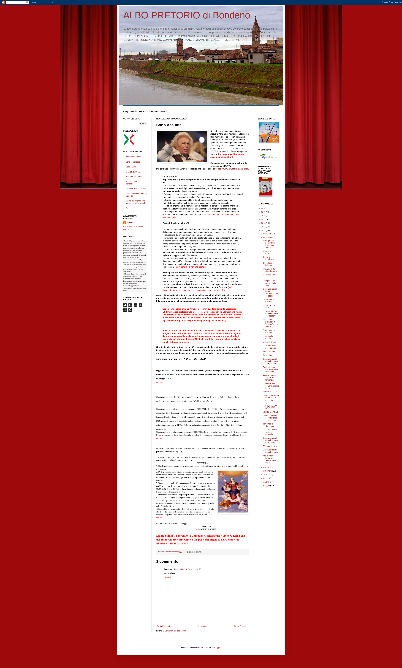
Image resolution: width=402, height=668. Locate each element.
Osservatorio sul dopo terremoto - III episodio (270, 418)
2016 (263, 216)
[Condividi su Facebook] (197, 551)
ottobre (266, 467)
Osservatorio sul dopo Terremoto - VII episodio (270, 292)
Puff (127, 208)
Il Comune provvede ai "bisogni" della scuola (270, 323)
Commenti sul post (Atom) (176, 631)
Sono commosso (133, 162)
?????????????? (133, 157)
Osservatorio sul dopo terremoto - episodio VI (270, 313)
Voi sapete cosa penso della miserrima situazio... (270, 244)
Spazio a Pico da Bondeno (133, 183)
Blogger (217, 648)
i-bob (200, 648)
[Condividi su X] (194, 551)
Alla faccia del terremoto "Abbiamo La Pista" (269, 459)
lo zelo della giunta (268, 337)
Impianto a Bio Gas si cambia (270, 270)
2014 (263, 223)
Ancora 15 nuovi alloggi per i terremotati (270, 377)
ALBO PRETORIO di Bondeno (186, 15)
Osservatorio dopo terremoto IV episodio (271, 397)
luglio (266, 478)
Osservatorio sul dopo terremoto (270, 451)
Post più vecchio (241, 626)
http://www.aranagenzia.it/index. (233, 169)
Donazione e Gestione (268, 300)
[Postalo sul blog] (191, 551)
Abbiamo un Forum (134, 177)
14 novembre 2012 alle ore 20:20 (187, 569)
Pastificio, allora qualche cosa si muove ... (271, 385)
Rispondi (167, 577)
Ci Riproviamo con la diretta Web (269, 283)
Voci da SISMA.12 (270, 392)
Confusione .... (269, 355)
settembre (267, 471)
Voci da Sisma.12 (270, 412)
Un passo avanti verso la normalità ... (270, 432)
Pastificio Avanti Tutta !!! (136, 189)
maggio (266, 486)
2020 (263, 208)
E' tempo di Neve (270, 446)
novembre (267, 237)
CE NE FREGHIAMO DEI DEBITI (270, 406)
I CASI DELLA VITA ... (269, 306)
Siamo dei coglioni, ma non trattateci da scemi (135, 202)
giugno (266, 482)
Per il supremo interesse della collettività (270, 369)
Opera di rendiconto (268, 258)
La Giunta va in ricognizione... (270, 347)
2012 (263, 230)
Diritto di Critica (269, 342)
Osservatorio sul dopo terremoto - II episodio (270, 440)
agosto (266, 474)
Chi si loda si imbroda (268, 264)
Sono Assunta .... (270, 352)
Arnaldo (129, 223)
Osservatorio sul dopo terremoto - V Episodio (270, 361)
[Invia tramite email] (188, 551)
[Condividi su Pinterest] (200, 551)
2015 (263, 219)
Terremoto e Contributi (268, 425)
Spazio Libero (132, 167)
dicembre (267, 234)
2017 (263, 212)
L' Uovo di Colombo (268, 252)
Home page (203, 626)
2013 (263, 227)
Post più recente (164, 626)
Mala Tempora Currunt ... (269, 331)
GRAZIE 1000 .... (133, 172)
